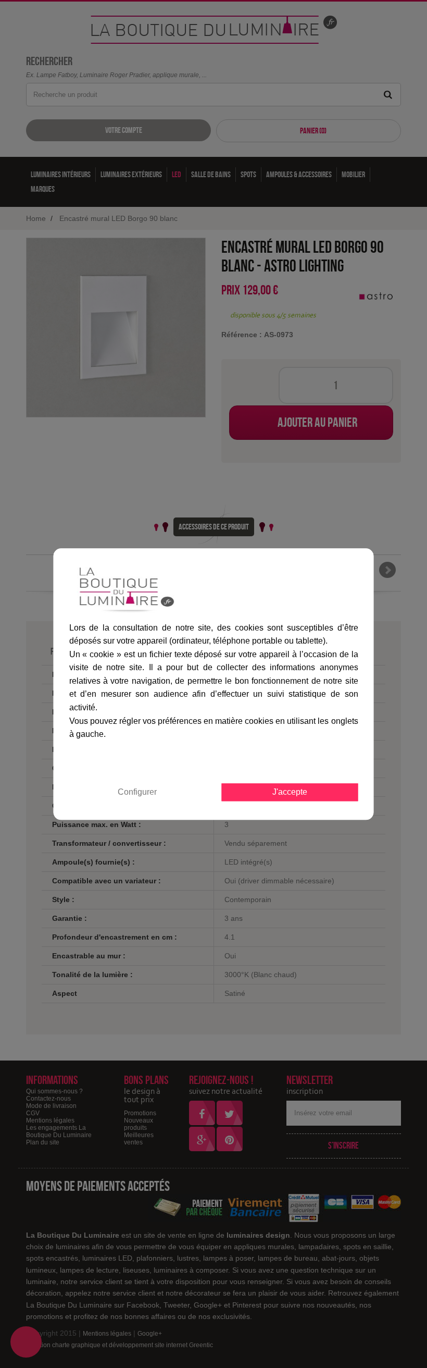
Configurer (137, 791)
